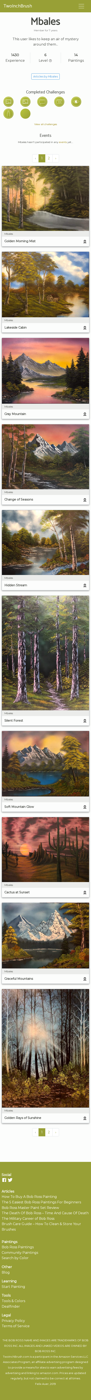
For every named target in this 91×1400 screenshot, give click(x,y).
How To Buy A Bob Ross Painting (29, 1197)
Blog (6, 1272)
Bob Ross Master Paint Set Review (30, 1208)
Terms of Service (16, 1326)
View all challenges (45, 124)
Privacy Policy (13, 1321)
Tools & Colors (13, 1301)
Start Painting (13, 1287)
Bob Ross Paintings (18, 1247)
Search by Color (15, 1258)
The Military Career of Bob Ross (28, 1219)
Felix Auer (42, 1384)
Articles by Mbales (45, 76)
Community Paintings (20, 1253)
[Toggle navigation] (81, 6)
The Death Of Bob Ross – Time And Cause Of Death (45, 1213)
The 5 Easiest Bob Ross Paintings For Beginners (41, 1202)
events (63, 142)
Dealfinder (11, 1306)
